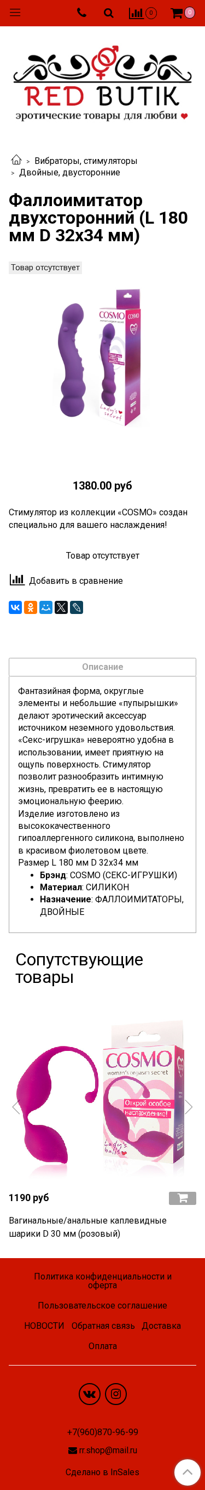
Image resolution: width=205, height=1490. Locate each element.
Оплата (103, 1346)
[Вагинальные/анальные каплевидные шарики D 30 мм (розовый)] (102, 1088)
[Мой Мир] (45, 607)
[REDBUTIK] (102, 80)
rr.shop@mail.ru (108, 1450)
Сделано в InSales (102, 1472)
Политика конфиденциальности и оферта (103, 1280)
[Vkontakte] (90, 1394)
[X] (61, 607)
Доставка (161, 1326)
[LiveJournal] (76, 607)
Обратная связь (103, 1326)
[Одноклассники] (30, 607)
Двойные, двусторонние (69, 172)
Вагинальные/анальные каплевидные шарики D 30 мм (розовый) (88, 1227)
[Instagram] (116, 1394)
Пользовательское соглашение (102, 1305)
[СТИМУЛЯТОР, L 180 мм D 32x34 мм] (102, 363)
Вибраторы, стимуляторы (86, 161)
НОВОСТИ (44, 1326)
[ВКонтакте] (15, 607)
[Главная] (16, 161)
